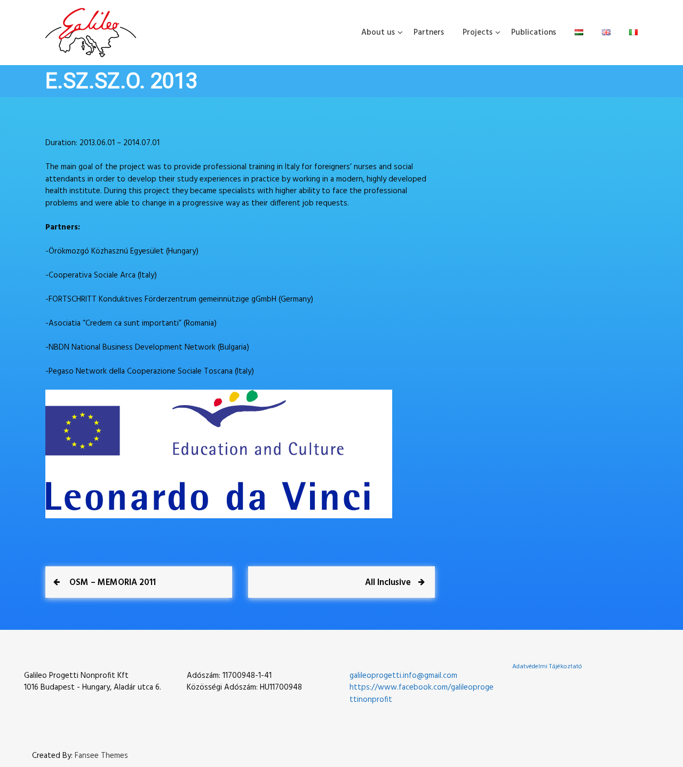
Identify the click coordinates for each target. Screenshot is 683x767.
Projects (478, 32)
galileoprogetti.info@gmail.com (403, 675)
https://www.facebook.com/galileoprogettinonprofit (422, 693)
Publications (533, 32)
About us (378, 32)
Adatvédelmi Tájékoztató (547, 666)
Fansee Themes (101, 756)
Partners (429, 32)
